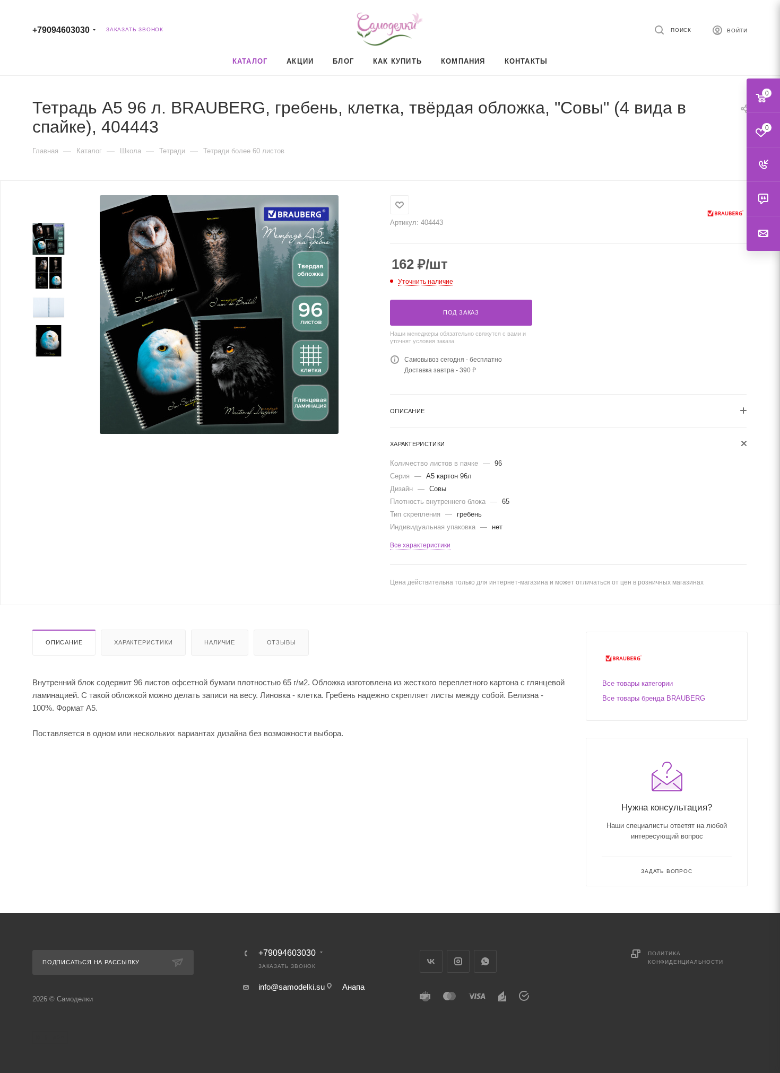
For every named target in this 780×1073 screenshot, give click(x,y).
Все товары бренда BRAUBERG (653, 698)
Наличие (219, 642)
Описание (64, 642)
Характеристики (143, 642)
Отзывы (281, 642)
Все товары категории (637, 683)
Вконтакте (431, 961)
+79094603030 (61, 29)
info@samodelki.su (291, 986)
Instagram (458, 961)
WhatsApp (485, 961)
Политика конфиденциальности (685, 957)
